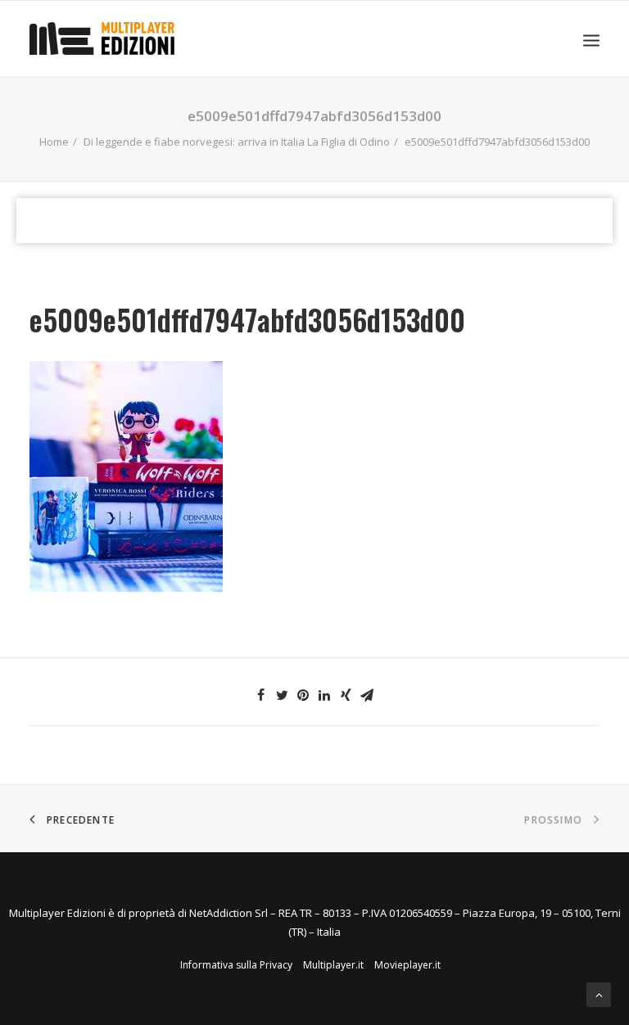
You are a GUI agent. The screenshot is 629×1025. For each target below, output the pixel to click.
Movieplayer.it (407, 965)
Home (54, 141)
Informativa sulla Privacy (236, 965)
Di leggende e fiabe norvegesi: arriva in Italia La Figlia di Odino (237, 141)
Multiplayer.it (333, 965)
